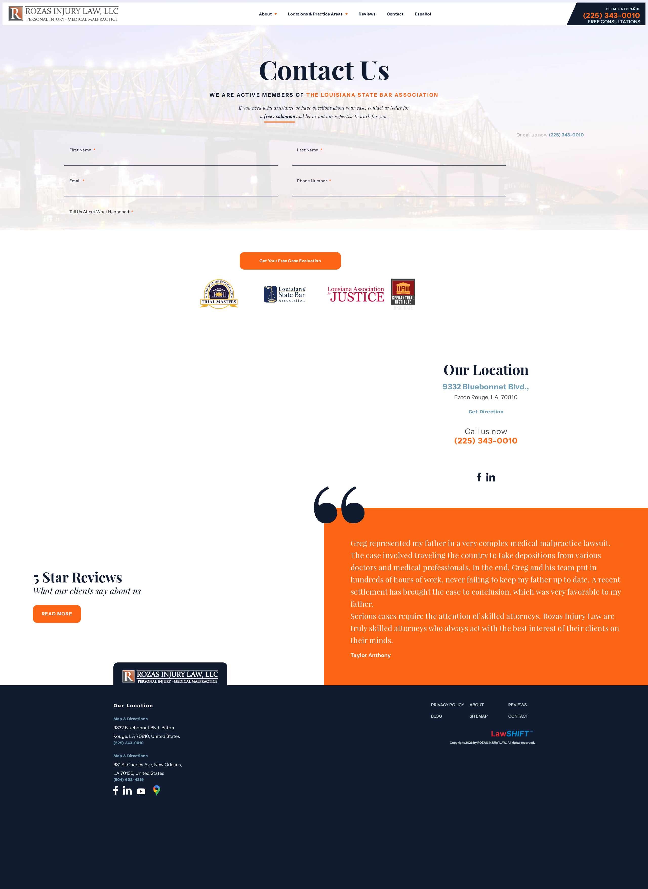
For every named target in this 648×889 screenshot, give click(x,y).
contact (518, 716)
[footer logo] (170, 682)
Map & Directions (130, 719)
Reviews (367, 14)
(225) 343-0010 (611, 15)
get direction (486, 411)
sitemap (479, 716)
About (265, 14)
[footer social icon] (115, 790)
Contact (395, 14)
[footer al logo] (512, 733)
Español (423, 14)
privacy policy (447, 704)
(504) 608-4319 (128, 780)
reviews (517, 704)
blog (436, 716)
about (477, 704)
